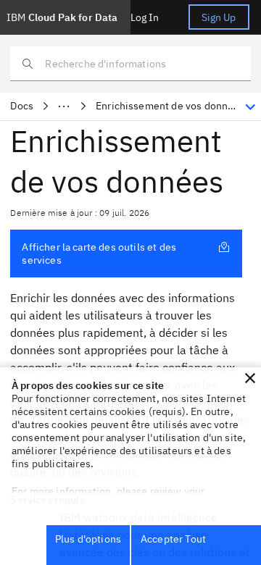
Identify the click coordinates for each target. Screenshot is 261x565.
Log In (145, 17)
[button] (250, 378)
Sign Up (219, 17)
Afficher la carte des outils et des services (99, 253)
